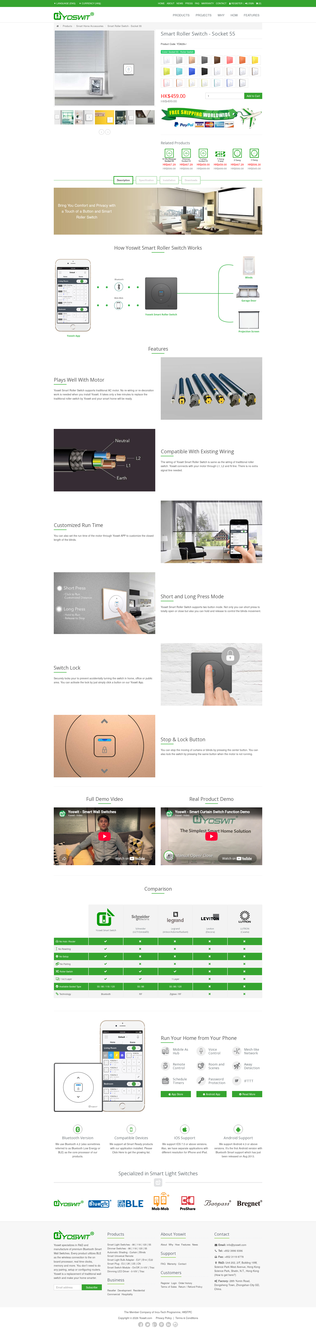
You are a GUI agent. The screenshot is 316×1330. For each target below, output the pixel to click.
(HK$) (90, 3)
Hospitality (127, 1294)
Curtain (133, 1252)
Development (124, 1290)
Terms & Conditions (186, 1318)
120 (144, 1244)
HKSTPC (187, 1312)
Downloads (191, 180)
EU (123, 1263)
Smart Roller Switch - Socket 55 (125, 26)
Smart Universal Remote (120, 1256)
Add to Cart (253, 96)
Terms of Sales (169, 1286)
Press (189, 3)
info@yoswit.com (236, 1245)
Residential (139, 1290)
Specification (146, 180)
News (179, 3)
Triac (152, 1267)
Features (251, 15)
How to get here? (225, 1275)
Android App (213, 1094)
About (170, 3)
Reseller (111, 1290)
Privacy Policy (164, 1318)
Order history (185, 1283)
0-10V (144, 1267)
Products (181, 15)
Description (123, 180)
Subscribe (91, 1287)
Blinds (142, 1252)
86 (133, 1244)
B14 (144, 1259)
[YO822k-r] (64, 117)
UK (128, 1263)
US (133, 1263)
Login (250, 3)
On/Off (135, 1267)
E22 (151, 1259)
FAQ (197, 3)
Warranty (207, 3)
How (234, 15)
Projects (204, 15)
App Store (177, 1094)
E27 (138, 1259)
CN (139, 1263)
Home (161, 3)
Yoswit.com (145, 1318)
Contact (221, 3)
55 (149, 1244)
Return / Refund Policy (190, 1286)
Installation (169, 180)
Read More (248, 1094)
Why (221, 15)
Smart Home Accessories (90, 26)
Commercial (113, 1294)
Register (236, 3)
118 (139, 1244)
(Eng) (65, 3)
